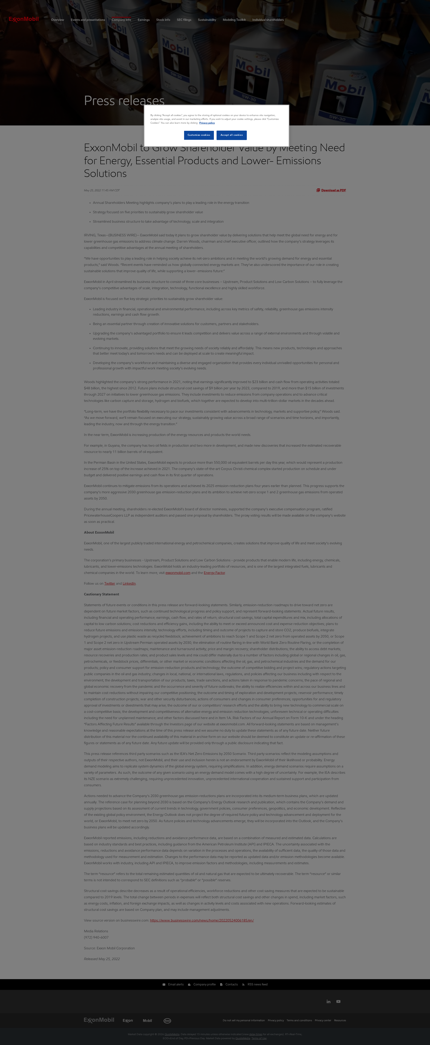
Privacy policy (207, 123)
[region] (216, 126)
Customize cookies (199, 135)
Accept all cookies (232, 135)
